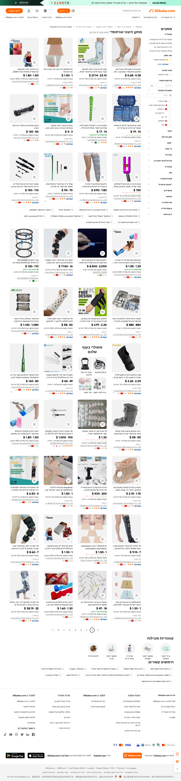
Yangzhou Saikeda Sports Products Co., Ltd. (126, 391)
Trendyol (120, 768)
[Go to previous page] (97, 630)
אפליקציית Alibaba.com (58, 755)
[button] (73, 10)
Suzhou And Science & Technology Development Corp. (24, 331)
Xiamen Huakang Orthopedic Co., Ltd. (92, 334)
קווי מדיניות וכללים (132, 731)
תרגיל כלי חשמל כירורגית (51, 669)
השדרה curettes (51, 675)
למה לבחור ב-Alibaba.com (164, 701)
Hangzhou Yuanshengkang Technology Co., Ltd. (92, 85)
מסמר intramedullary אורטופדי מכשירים (153, 675)
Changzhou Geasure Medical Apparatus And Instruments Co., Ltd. (58, 196)
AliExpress (50, 768)
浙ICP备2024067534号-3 (163, 777)
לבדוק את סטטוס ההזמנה (24, 712)
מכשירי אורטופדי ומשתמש (40, 210)
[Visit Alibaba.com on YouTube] (10, 734)
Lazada (91, 768)
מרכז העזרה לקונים (62, 701)
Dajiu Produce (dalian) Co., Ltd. (93, 445)
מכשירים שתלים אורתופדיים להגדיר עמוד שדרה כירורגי (107, 675)
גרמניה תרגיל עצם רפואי (159, 669)
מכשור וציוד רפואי (124, 27)
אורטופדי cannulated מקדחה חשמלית (65, 216)
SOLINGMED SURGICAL (28, 278)
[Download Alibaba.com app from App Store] (36, 755)
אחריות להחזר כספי (132, 706)
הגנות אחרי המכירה (132, 717)
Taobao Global (102, 768)
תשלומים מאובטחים (131, 701)
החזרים (67, 717)
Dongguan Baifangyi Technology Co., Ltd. (126, 85)
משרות (172, 717)
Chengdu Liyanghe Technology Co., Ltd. (126, 334)
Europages (131, 768)
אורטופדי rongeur (76, 669)
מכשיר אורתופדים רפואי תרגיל (103, 669)
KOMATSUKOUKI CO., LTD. (61, 443)
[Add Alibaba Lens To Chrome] (132, 755)
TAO (112, 768)
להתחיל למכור (29, 706)
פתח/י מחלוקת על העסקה (59, 712)
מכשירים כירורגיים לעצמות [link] (61, 27)
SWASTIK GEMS (100, 272)
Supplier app (100, 755)
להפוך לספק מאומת (26, 717)
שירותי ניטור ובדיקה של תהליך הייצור (128, 724)
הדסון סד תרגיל (65, 210)
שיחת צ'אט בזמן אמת (61, 706)
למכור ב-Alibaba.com (26, 701)
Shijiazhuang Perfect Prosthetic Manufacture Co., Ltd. (126, 447)
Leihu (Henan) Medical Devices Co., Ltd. (58, 334)
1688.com (61, 768)
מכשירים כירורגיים (83, 27)
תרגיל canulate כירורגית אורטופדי (92, 210)
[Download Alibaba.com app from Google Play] (15, 755)
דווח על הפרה (64, 728)
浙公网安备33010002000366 (136, 777)
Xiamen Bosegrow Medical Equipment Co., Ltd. (58, 141)
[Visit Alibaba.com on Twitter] (22, 734)
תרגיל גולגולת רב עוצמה (127, 216)
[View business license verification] (116, 776)
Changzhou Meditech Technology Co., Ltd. (126, 143)
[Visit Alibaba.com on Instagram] (16, 734)
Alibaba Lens (160, 755)
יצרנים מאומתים (98, 701)
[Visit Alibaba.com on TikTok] (5, 734)
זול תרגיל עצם (72, 675)
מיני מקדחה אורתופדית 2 (127, 222)
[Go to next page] (52, 630)
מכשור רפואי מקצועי (103, 27)
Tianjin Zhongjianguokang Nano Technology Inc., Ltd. (58, 272)
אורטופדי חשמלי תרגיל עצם (99, 216)
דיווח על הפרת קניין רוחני (60, 723)
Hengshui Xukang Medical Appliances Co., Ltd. (92, 200)
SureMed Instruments (97, 140)
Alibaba (139, 27)
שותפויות (31, 723)
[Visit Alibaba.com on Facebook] (33, 734)
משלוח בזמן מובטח (132, 712)
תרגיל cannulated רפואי (33, 216)
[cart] (37, 11)
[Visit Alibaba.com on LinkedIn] (27, 734)
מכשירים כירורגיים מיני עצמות (125, 210)
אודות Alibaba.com (166, 695)
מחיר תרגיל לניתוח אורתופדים (98, 222)
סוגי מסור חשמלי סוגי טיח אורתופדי (155, 681)
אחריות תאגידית (168, 712)
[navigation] (159, 329)
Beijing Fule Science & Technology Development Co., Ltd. (126, 198)
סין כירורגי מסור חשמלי (133, 669)
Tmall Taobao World (76, 768)
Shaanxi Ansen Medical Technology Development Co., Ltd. (24, 81)
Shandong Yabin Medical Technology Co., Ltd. (58, 85)
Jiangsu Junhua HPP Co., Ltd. (26, 137)
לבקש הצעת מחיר (97, 706)
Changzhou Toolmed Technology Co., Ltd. (58, 391)
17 (58, 630)
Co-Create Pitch (168, 706)
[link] (177, 754)
